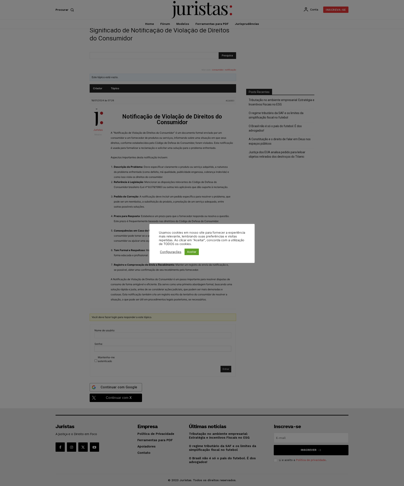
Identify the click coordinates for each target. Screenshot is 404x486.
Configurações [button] (170, 252)
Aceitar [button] (191, 251)
